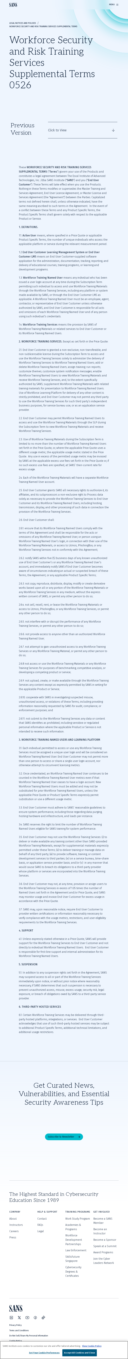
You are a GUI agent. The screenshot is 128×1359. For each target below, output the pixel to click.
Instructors (16, 1224)
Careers (14, 1231)
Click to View (57, 130)
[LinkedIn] (11, 1318)
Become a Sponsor (104, 1239)
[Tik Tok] (43, 1318)
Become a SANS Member (102, 1221)
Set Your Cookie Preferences (44, 1352)
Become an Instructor (100, 1231)
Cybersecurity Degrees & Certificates (73, 1271)
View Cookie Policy (92, 1346)
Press (12, 1237)
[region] (64, 1350)
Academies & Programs (73, 1227)
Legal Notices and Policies (22, 23)
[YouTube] (27, 1318)
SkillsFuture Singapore (72, 1259)
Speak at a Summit (104, 1246)
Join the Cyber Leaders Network (103, 1261)
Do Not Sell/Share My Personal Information (28, 1336)
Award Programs (103, 1252)
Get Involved (101, 1211)
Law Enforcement (75, 1250)
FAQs (40, 1224)
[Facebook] (35, 1318)
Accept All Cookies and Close (79, 1352)
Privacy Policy (15, 1325)
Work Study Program (77, 1218)
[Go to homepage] (13, 5)
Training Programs (77, 1211)
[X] (19, 1318)
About (13, 1218)
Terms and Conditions (19, 1330)
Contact (42, 1218)
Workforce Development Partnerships (73, 1240)
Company (14, 1211)
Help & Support (47, 1211)
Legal (40, 1231)
